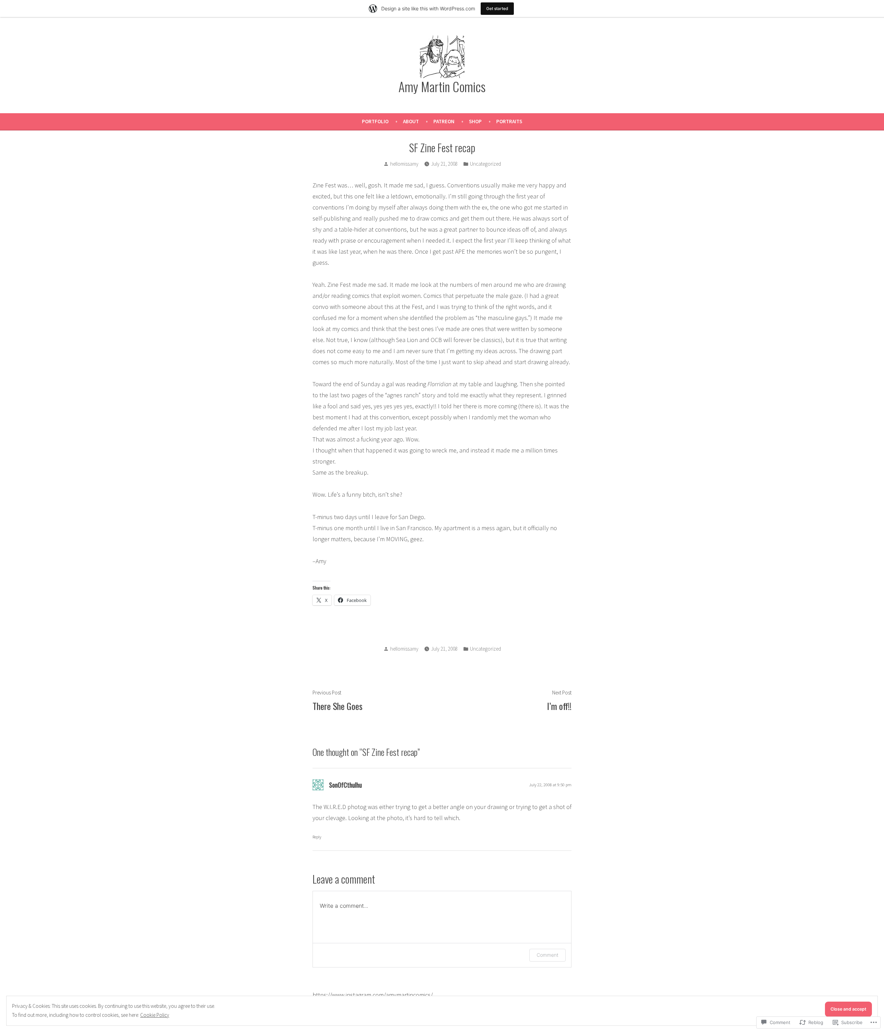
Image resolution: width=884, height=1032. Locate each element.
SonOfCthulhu (345, 784)
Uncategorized (485, 163)
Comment (547, 955)
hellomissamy (404, 163)
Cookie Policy (154, 1015)
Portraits (509, 121)
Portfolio (375, 121)
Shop (475, 121)
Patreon (443, 121)
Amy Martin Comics (442, 86)
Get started (497, 8)
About (411, 121)
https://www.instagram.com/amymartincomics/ (373, 995)
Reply (317, 836)
